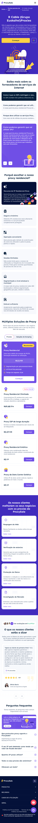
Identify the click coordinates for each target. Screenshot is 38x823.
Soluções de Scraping (23, 337)
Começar (15, 40)
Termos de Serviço (27, 810)
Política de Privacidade (11, 810)
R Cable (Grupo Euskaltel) (27, 9)
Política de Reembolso (19, 811)
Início (3, 9)
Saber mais (7, 534)
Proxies (9, 337)
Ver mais (7, 726)
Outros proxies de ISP (14, 9)
